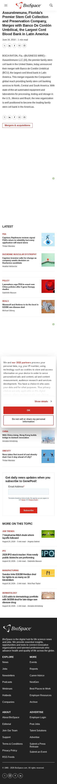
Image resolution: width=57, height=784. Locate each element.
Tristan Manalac (8, 246)
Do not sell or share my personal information (28, 420)
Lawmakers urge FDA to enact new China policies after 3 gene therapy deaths (18, 287)
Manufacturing (10, 570)
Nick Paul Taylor (34, 584)
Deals (5, 301)
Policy (6, 281)
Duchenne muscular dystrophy (19, 254)
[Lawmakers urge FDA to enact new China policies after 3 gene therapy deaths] (48, 286)
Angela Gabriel (34, 542)
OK (28, 410)
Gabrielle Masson (9, 293)
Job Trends (8, 531)
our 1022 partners (21, 362)
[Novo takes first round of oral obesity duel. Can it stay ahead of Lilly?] (48, 456)
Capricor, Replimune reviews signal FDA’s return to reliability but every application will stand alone (18, 240)
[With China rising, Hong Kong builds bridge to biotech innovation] (48, 437)
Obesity (6, 451)
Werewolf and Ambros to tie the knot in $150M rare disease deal (20, 305)
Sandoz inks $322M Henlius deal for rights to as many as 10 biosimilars (19, 577)
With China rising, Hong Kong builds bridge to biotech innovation (19, 436)
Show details (41, 401)
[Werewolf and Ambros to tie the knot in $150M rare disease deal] (48, 306)
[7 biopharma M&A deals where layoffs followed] (48, 534)
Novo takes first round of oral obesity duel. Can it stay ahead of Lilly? (19, 455)
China (5, 431)
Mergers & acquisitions (17, 125)
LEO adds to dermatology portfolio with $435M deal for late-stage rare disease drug (20, 599)
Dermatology (9, 593)
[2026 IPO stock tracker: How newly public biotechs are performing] (48, 553)
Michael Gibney (8, 311)
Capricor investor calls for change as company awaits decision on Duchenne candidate (19, 260)
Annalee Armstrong (10, 441)
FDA (4, 234)
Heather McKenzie (9, 266)
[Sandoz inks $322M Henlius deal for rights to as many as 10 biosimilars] (48, 573)
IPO (4, 551)
